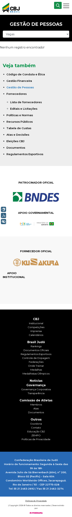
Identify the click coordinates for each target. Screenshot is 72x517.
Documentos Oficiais (36, 350)
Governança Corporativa (36, 389)
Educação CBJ (36, 431)
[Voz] (3, 215)
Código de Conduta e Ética (25, 74)
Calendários (36, 334)
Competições (36, 327)
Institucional (36, 323)
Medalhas (36, 369)
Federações (36, 361)
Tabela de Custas (18, 128)
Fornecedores (16, 94)
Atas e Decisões (17, 134)
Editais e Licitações (23, 108)
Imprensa (36, 331)
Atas (36, 408)
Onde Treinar (36, 365)
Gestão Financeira (19, 81)
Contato (36, 427)
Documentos (15, 147)
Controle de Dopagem (36, 357)
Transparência (36, 393)
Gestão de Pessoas (20, 87)
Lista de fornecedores (26, 102)
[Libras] (3, 209)
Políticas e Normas (19, 115)
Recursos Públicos (19, 121)
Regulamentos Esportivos (24, 154)
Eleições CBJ (15, 141)
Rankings (36, 346)
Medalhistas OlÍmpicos (36, 373)
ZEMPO (36, 435)
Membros (36, 404)
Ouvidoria (36, 423)
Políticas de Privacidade (36, 439)
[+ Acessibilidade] (3, 221)
